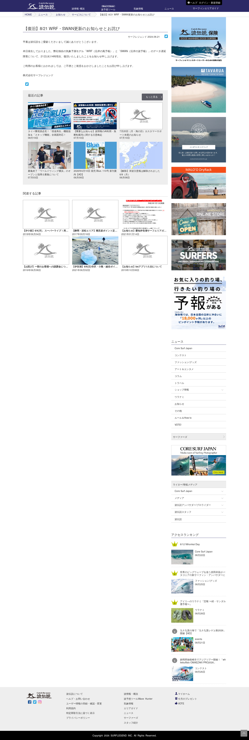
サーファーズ (131, 717)
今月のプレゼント (187, 698)
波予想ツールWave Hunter (138, 698)
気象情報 (128, 703)
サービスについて (81, 14)
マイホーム (184, 693)
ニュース (43, 14)
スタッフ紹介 (131, 722)
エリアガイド (131, 708)
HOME (28, 14)
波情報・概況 (131, 693)
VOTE (181, 703)
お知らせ (60, 14)
